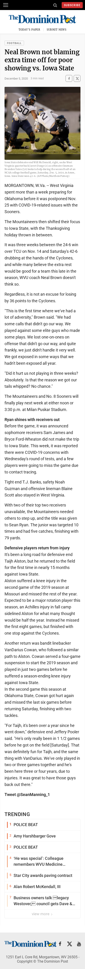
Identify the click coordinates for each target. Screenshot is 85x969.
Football (14, 43)
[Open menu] (5, 5)
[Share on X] (77, 78)
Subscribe (72, 5)
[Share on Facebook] (69, 78)
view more (41, 914)
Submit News (57, 29)
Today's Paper (29, 29)
